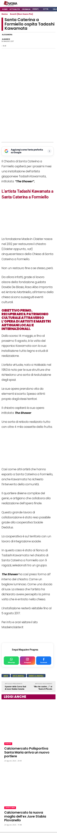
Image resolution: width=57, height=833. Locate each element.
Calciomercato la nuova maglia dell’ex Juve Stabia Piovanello (25, 816)
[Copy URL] (45, 40)
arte (5, 675)
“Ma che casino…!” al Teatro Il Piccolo (42, 687)
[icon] (45, 3)
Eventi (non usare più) (21, 14)
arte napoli (18, 675)
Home (5, 14)
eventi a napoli (36, 675)
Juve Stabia (10, 807)
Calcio (8, 743)
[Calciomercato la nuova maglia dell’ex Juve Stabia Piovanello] (28, 784)
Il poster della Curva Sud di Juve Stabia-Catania (15, 687)
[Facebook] (17, 40)
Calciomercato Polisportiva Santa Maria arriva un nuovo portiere (26, 752)
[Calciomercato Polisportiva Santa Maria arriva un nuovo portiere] (28, 720)
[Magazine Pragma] (10, 3)
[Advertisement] (28, 112)
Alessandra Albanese (7, 37)
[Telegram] (38, 40)
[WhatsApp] (24, 40)
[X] (31, 40)
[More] (52, 40)
